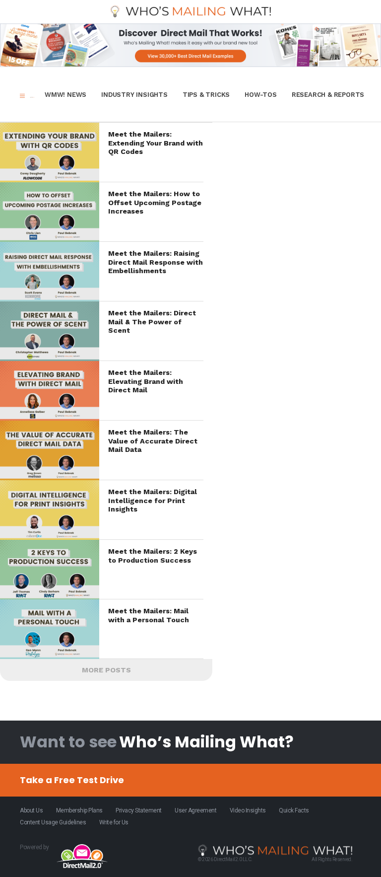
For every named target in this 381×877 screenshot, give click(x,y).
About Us (31, 810)
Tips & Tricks (206, 94)
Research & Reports (328, 94)
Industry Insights (134, 94)
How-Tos (261, 94)
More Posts (106, 670)
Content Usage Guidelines (53, 822)
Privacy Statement (139, 810)
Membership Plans (79, 810)
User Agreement (195, 810)
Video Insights (248, 810)
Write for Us (113, 822)
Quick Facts (294, 810)
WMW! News (65, 94)
